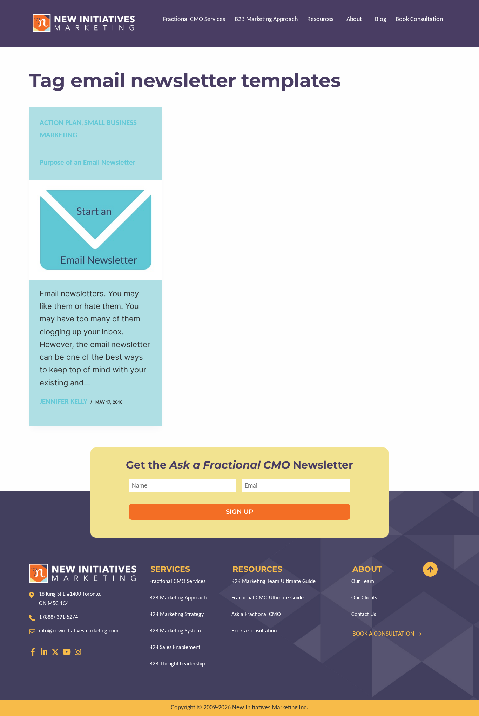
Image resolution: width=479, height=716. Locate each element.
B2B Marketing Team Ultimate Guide (273, 581)
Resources (320, 19)
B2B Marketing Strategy (176, 614)
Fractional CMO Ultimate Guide (267, 598)
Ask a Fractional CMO (256, 614)
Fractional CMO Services (194, 19)
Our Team (362, 581)
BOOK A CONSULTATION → (387, 634)
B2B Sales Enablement (174, 647)
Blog (380, 19)
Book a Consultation (254, 631)
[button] (322, 19)
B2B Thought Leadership (177, 664)
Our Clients (364, 598)
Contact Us (363, 614)
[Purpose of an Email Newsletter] (95, 230)
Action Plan (61, 123)
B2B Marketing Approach (266, 19)
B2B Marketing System (175, 631)
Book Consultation (419, 19)
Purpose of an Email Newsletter (87, 162)
